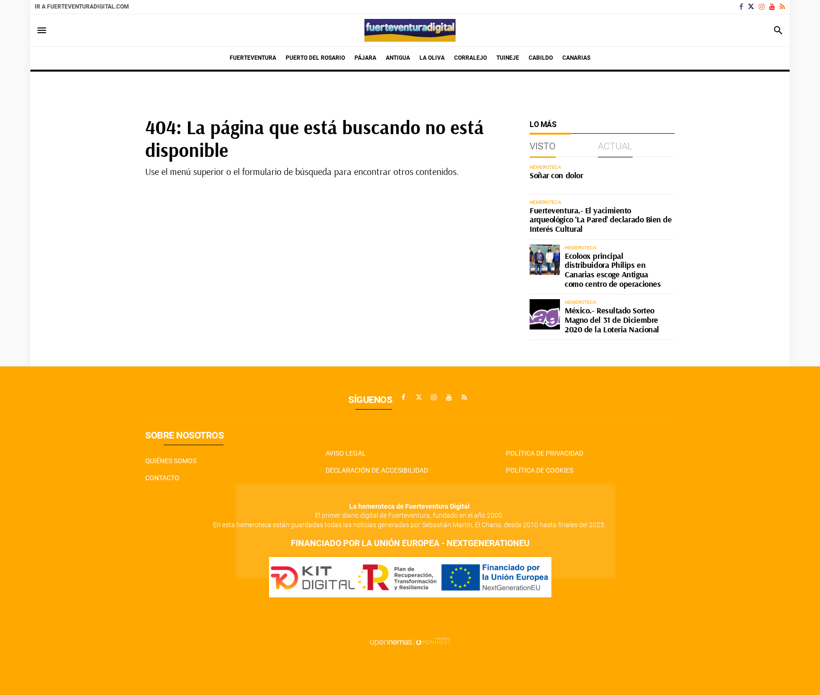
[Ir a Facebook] (741, 6)
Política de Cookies (539, 470)
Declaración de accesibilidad (377, 470)
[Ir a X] (751, 6)
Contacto (162, 478)
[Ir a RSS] (782, 6)
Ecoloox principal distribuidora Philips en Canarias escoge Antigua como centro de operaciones (613, 269)
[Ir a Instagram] (761, 6)
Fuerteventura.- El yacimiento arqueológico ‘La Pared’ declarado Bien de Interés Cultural (601, 220)
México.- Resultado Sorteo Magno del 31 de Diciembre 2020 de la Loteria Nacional (612, 320)
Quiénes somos (170, 461)
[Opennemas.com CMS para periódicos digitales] (410, 641)
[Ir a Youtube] (772, 6)
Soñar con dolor (556, 175)
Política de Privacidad (544, 453)
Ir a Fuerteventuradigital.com (82, 6)
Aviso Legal (346, 453)
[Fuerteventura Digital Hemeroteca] (410, 30)
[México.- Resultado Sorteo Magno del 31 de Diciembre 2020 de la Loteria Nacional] (545, 314)
